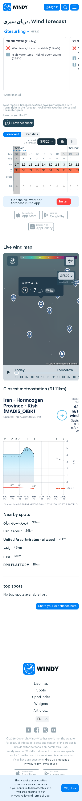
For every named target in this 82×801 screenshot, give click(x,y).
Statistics (31, 134)
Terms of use (49, 764)
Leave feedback (22, 123)
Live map (41, 683)
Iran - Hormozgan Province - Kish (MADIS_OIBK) (23, 405)
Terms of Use (41, 795)
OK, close (70, 788)
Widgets (41, 704)
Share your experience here (57, 606)
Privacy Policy (32, 764)
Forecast (12, 134)
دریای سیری (29, 282)
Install (63, 201)
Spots (41, 690)
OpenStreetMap (57, 363)
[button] (68, 415)
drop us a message (57, 759)
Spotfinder (41, 697)
